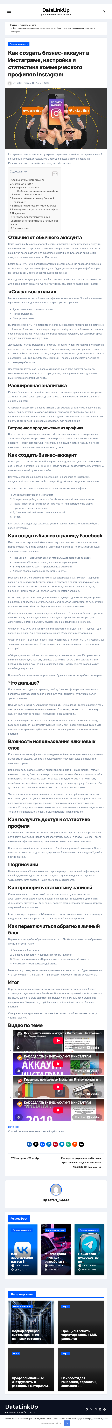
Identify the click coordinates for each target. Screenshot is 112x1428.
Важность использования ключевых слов (34, 205)
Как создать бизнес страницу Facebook (33, 198)
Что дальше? (19, 202)
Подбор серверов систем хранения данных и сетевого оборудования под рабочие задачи (26, 1338)
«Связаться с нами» (22, 183)
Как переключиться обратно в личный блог (35, 220)
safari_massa (24, 83)
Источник (13, 1126)
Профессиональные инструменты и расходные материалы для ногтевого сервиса (30, 1383)
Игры (65, 1306)
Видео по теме (21, 228)
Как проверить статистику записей (31, 217)
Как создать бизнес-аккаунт (27, 194)
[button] (53, 173)
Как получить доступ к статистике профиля (35, 209)
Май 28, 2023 (56, 1269)
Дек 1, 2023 (21, 1269)
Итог (15, 224)
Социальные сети (19, 44)
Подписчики (18, 213)
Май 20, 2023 (89, 1269)
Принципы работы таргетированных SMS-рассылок (79, 1335)
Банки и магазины (22, 1306)
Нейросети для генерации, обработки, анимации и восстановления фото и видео (79, 1385)
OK (67, 1423)
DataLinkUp (56, 10)
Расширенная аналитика (25, 187)
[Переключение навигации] (9, 11)
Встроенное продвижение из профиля (39, 191)
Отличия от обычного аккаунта (27, 179)
